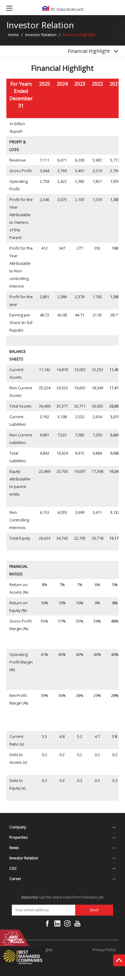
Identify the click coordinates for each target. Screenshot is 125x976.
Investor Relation (40, 34)
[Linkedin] (57, 924)
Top (119, 961)
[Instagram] (67, 924)
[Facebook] (47, 924)
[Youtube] (77, 924)
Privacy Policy (104, 949)
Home (13, 34)
